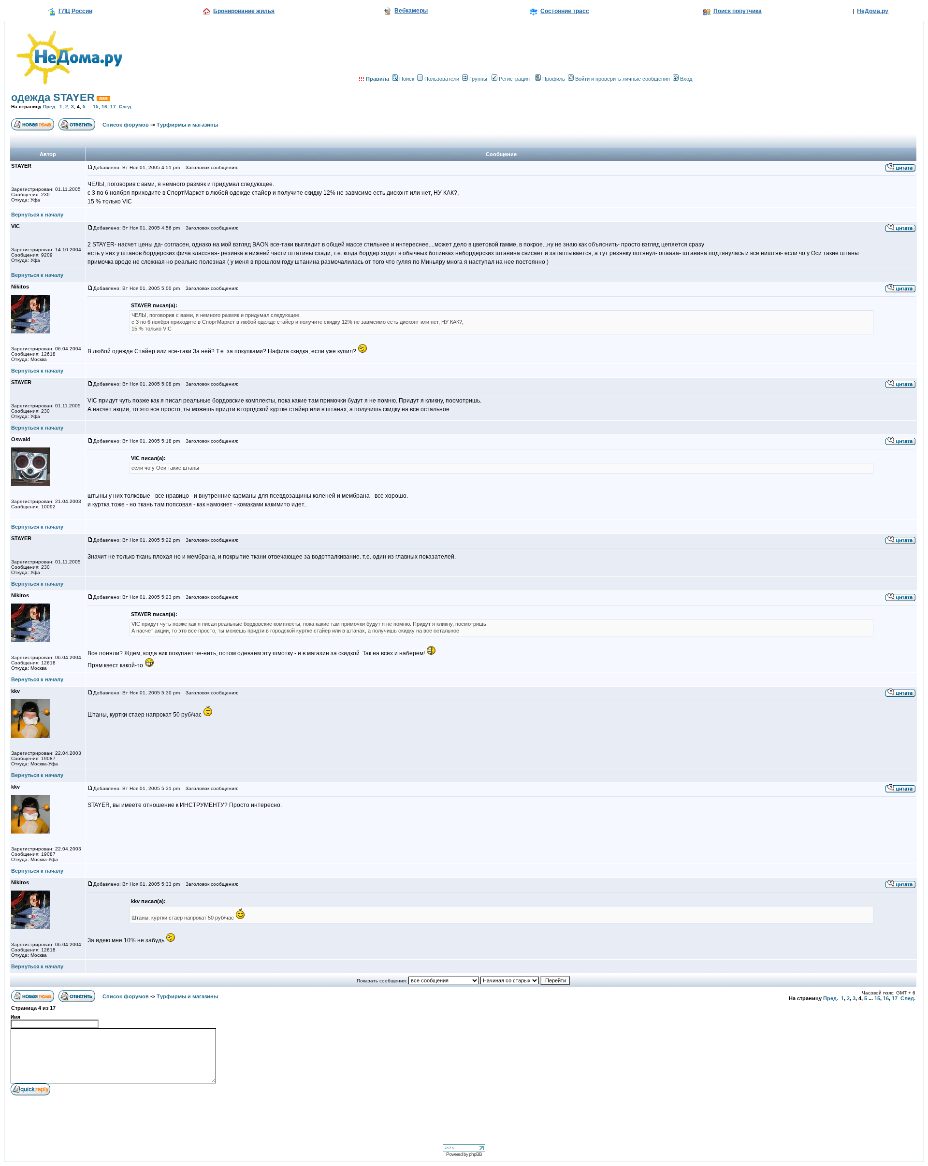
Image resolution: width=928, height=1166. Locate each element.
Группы (478, 79)
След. (125, 106)
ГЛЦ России (75, 11)
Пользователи (441, 79)
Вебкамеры (411, 10)
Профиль (553, 79)
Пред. (50, 106)
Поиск (406, 79)
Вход (686, 79)
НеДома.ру (872, 11)
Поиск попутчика (737, 11)
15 (96, 106)
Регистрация (514, 79)
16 (104, 106)
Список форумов (125, 125)
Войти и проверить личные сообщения (622, 79)
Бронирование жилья (244, 11)
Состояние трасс (564, 11)
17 (113, 106)
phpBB (475, 1154)
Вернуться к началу (37, 214)
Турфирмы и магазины (187, 125)
